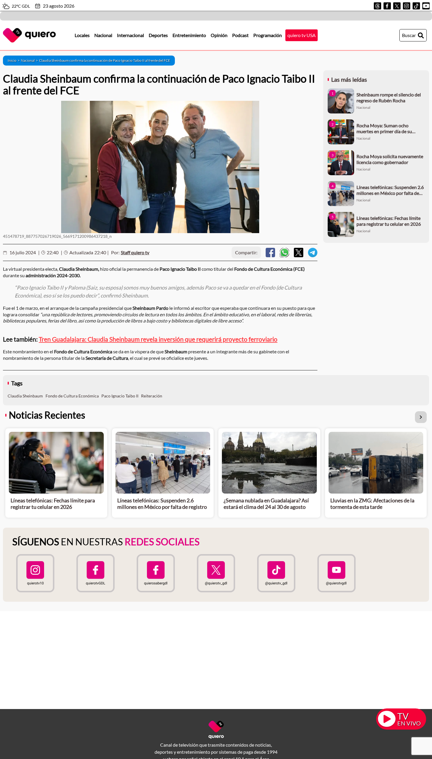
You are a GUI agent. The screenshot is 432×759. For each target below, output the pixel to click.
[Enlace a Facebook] (387, 5)
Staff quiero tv (135, 252)
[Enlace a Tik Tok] (416, 5)
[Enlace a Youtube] (426, 5)
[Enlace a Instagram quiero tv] (35, 573)
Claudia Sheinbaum (25, 395)
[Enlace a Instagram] (406, 5)
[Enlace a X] (397, 5)
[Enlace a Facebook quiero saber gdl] (155, 573)
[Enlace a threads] (377, 5)
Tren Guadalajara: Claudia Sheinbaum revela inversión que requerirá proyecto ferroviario (158, 339)
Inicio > (14, 60)
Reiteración (151, 395)
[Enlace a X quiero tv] (216, 573)
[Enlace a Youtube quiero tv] (336, 573)
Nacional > (30, 60)
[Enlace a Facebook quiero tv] (95, 573)
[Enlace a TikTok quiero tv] (276, 573)
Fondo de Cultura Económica (72, 395)
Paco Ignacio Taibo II (119, 395)
